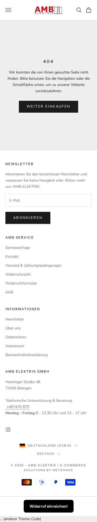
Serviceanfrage (17, 247)
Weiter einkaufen (48, 106)
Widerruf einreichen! (49, 506)
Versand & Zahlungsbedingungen (33, 265)
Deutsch (46, 454)
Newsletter (14, 319)
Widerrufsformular (21, 283)
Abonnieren (28, 217)
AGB (9, 292)
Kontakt (12, 256)
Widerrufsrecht (18, 274)
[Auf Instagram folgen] (8, 429)
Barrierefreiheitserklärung (26, 354)
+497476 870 (17, 406)
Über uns (13, 328)
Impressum (14, 346)
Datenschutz (15, 337)
